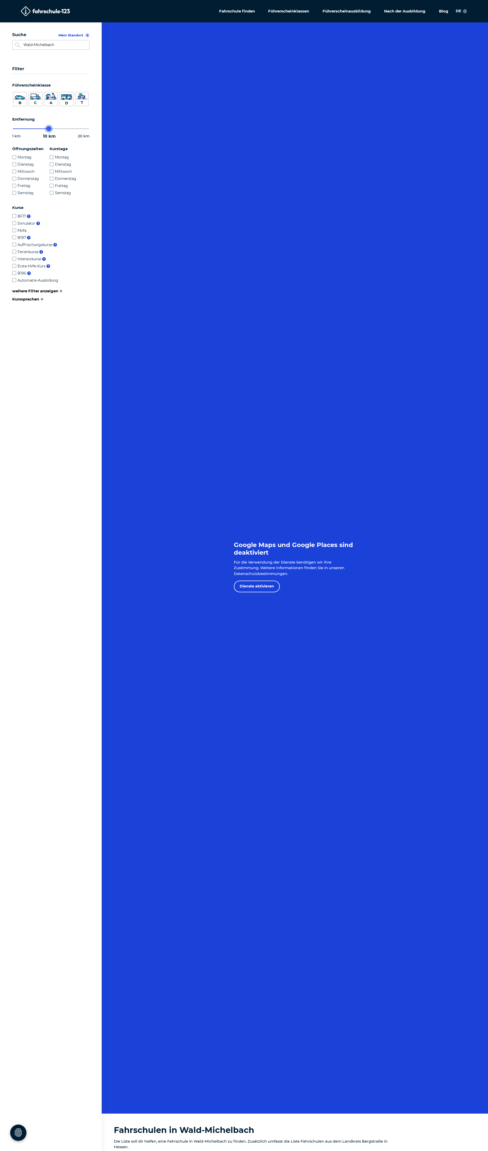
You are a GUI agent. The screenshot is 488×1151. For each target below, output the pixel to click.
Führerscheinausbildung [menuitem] (347, 11)
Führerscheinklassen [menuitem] (288, 11)
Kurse (17, 207)
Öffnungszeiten (27, 148)
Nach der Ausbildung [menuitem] (404, 11)
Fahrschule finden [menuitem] (237, 11)
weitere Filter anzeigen (35, 291)
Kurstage (59, 148)
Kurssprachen (25, 299)
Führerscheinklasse (31, 85)
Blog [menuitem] (443, 11)
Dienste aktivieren (257, 586)
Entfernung (23, 119)
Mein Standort (70, 35)
